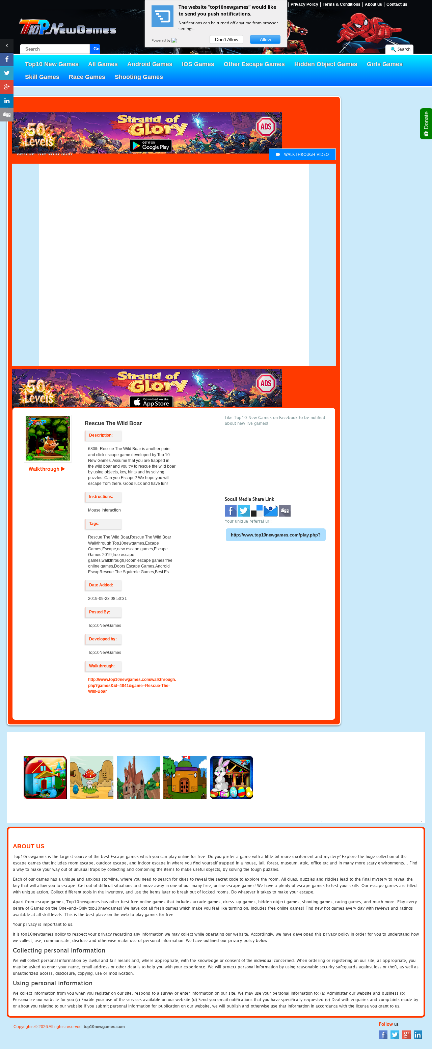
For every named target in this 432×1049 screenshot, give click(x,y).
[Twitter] (394, 1034)
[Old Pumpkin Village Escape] (138, 776)
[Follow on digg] (7, 114)
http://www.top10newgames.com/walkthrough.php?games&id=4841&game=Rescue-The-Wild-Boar (132, 685)
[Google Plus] (406, 1034)
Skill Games (42, 77)
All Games (103, 64)
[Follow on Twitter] (7, 73)
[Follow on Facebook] (7, 59)
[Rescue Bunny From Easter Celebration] (231, 776)
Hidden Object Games (325, 64)
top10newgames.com (104, 1026)
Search (404, 49)
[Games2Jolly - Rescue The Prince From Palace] (185, 776)
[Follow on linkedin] (7, 101)
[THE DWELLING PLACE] (45, 776)
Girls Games (385, 64)
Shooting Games (139, 77)
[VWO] (178, 40)
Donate (426, 121)
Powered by (161, 40)
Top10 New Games (52, 64)
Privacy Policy (304, 4)
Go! (96, 48)
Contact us (396, 4)
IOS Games (198, 64)
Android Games (149, 64)
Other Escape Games (254, 64)
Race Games (87, 77)
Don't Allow (226, 39)
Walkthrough (45, 469)
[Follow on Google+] (7, 87)
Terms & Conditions (341, 4)
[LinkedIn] (418, 1034)
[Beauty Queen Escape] (91, 776)
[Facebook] (383, 1034)
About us (373, 4)
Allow (265, 39)
